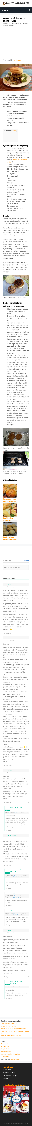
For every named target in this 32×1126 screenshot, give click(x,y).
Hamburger (17, 60)
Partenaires (7, 1069)
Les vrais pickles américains (9, 1023)
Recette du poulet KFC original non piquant (13, 1028)
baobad (16, 812)
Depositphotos (15, 1059)
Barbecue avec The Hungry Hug (10, 1054)
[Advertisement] (16, 42)
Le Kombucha (5, 1056)
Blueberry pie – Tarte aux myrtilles (11, 1035)
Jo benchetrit (12, 835)
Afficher (14, 131)
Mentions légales (9, 1072)
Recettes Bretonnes (6, 1049)
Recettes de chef (6, 1051)
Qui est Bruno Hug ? (10, 1076)
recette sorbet (5, 1046)
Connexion (26, 560)
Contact (5, 1079)
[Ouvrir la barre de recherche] (29, 10)
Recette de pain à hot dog (8, 1026)
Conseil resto (4, 1044)
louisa (15, 987)
